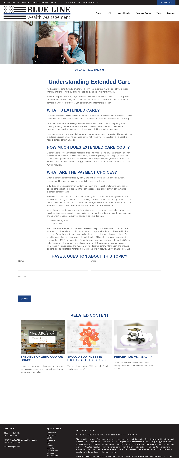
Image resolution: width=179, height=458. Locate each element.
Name (21, 261)
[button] (98, 13)
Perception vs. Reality (133, 356)
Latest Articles (52, 451)
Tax (48, 443)
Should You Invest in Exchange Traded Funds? (88, 358)
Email (93, 261)
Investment (51, 435)
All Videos (51, 453)
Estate (49, 438)
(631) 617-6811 (69, 2)
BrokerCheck (132, 435)
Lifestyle (50, 448)
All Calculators (53, 456)
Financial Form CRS (87, 430)
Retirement (51, 433)
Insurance (51, 440)
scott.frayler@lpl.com (89, 2)
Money (50, 446)
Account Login (166, 2)
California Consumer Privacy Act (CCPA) (156, 456)
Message (22, 277)
